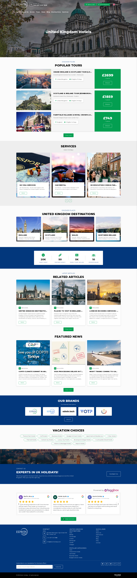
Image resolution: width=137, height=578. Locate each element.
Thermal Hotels (31, 439)
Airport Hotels (80, 443)
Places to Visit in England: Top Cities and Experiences (81, 311)
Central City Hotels (47, 439)
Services (65, 12)
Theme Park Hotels (29, 436)
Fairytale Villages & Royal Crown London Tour (77, 115)
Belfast (71, 534)
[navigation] (19, 504)
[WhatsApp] (115, 12)
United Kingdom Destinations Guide (36, 311)
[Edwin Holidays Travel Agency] (33, 411)
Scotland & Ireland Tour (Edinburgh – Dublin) (76, 93)
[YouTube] (110, 563)
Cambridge (72, 536)
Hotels (32, 12)
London (71, 538)
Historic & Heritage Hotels (62, 443)
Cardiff (71, 542)
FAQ (97, 540)
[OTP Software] (86, 411)
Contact (98, 542)
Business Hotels (57, 436)
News (43, 12)
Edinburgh (72, 540)
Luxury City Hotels (63, 439)
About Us (25, 12)
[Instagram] (110, 12)
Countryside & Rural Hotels (103, 439)
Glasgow (71, 544)
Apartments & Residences (94, 436)
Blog (48, 12)
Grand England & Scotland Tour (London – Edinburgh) (80, 72)
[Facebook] (106, 12)
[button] (6, 28)
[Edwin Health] (51, 411)
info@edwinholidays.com (54, 541)
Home (18, 12)
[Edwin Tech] (68, 411)
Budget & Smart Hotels (74, 436)
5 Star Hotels (112, 436)
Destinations (56, 12)
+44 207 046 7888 (52, 537)
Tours (38, 12)
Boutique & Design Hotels (82, 439)
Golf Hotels (43, 436)
